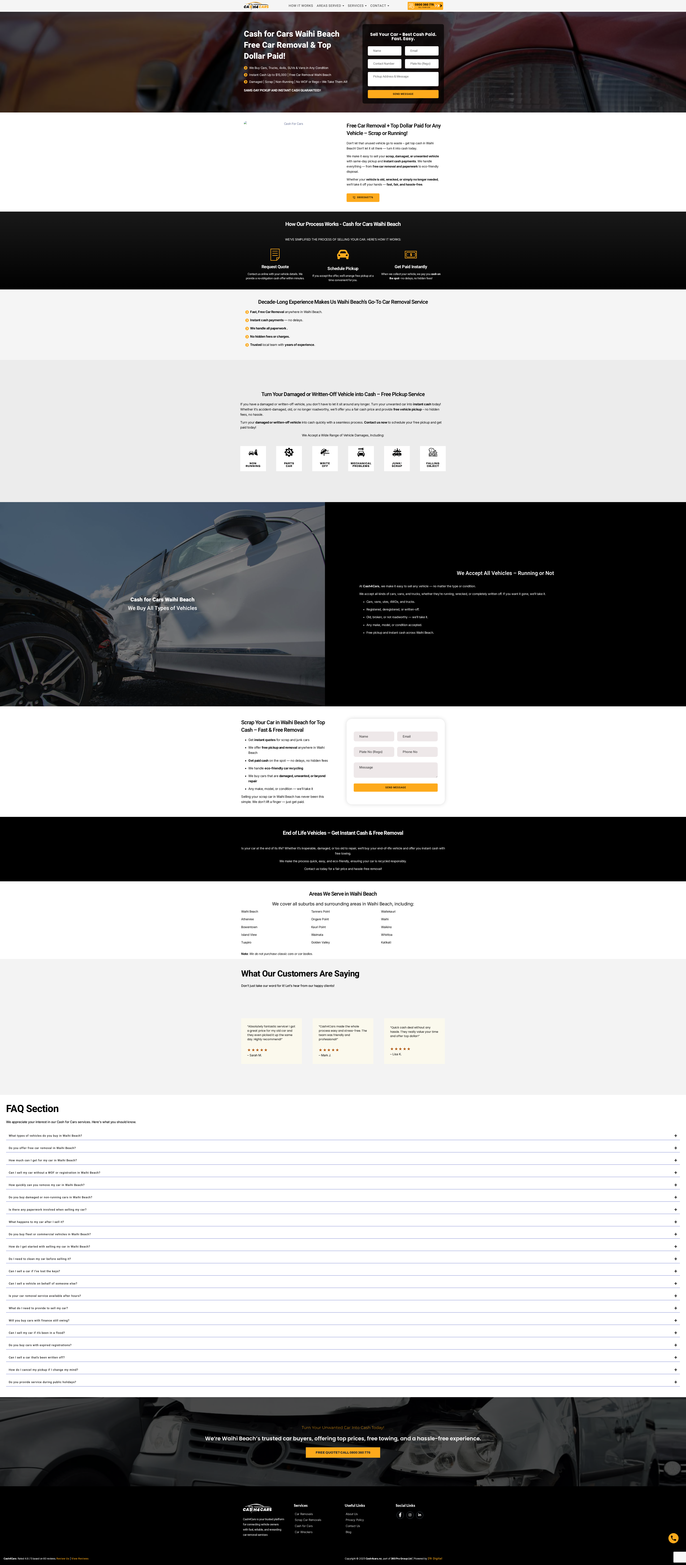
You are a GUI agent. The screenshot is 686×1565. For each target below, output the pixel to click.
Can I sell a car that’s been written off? (37, 1357)
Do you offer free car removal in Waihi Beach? (42, 1148)
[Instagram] (410, 1515)
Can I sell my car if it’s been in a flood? (37, 1333)
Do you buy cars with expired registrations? (40, 1345)
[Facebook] (400, 1515)
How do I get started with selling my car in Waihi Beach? (49, 1247)
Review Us (62, 1559)
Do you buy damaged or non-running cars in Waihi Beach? (50, 1197)
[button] (343, 1135)
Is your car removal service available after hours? (45, 1296)
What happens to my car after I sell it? (36, 1222)
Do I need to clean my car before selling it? (40, 1259)
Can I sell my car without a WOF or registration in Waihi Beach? (54, 1173)
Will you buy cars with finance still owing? (39, 1320)
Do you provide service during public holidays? (42, 1382)
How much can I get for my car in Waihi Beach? (43, 1160)
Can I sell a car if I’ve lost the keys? (34, 1271)
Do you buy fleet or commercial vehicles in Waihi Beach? (50, 1234)
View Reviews (80, 1559)
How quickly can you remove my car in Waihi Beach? (47, 1185)
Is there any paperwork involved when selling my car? (48, 1210)
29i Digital (435, 1558)
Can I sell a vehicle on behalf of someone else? (43, 1283)
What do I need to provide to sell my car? (38, 1308)
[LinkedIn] (419, 1515)
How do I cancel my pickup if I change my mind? (43, 1370)
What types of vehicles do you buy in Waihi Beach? (45, 1136)
